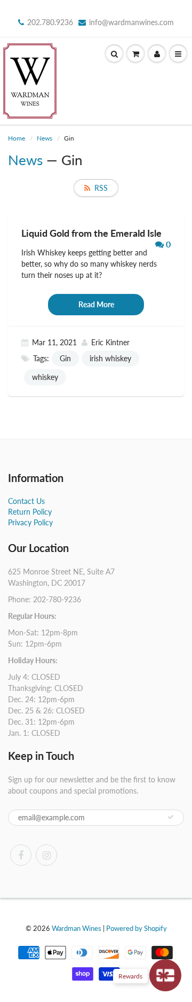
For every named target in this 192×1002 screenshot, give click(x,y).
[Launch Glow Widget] (165, 975)
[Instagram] (46, 855)
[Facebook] (20, 855)
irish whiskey (110, 358)
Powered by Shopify (136, 928)
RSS (101, 187)
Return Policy (30, 511)
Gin (65, 358)
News (44, 138)
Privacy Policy (30, 522)
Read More (96, 304)
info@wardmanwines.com (131, 22)
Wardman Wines (76, 928)
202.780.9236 (50, 22)
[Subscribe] (170, 817)
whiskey (45, 377)
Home (16, 138)
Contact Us (26, 501)
